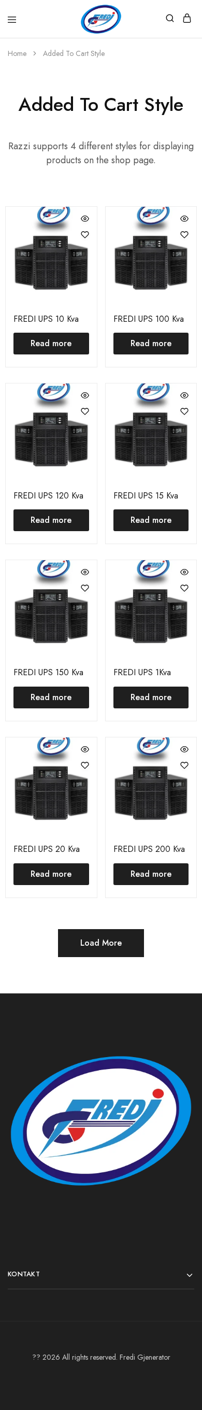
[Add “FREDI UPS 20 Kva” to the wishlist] (85, 765)
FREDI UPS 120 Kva (48, 496)
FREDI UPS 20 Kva (46, 849)
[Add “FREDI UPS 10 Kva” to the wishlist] (85, 235)
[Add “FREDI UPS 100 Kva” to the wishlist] (184, 235)
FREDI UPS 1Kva (142, 672)
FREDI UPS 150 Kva (48, 672)
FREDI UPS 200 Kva (149, 849)
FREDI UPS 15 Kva (145, 496)
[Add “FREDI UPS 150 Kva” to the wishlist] (85, 588)
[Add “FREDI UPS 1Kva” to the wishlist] (184, 588)
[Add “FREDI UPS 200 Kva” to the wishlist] (184, 765)
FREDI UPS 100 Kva (148, 319)
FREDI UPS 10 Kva (46, 319)
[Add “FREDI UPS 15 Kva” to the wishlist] (184, 411)
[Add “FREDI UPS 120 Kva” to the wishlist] (85, 411)
